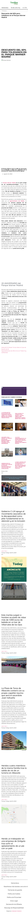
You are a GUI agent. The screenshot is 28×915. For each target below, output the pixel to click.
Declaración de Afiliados (14, 904)
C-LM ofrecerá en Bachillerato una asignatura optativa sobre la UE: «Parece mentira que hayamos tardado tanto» (6, 415)
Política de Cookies (14, 894)
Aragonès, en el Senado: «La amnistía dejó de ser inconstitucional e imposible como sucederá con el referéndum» (6, 440)
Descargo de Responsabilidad (14, 908)
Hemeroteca (5, 7)
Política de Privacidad (14, 897)
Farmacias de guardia (15, 890)
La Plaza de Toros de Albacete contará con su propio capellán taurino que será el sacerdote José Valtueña (12, 693)
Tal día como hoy (15, 7)
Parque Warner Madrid (9, 182)
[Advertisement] (14, 33)
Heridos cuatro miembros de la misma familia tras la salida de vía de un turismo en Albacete (14, 769)
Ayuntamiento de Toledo (17, 201)
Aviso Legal (14, 901)
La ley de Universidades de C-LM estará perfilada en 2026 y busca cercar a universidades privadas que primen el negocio (20, 440)
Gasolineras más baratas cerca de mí (15, 886)
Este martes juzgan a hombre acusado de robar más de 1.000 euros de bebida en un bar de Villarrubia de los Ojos (13, 620)
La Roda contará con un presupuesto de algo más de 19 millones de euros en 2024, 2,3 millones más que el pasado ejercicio (20, 465)
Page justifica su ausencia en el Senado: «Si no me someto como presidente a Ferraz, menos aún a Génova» (20, 416)
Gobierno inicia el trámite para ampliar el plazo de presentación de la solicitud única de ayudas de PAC (6, 466)
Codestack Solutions (17, 911)
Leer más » (4, 551)
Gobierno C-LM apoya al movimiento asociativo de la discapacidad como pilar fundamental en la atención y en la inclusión (13, 516)
